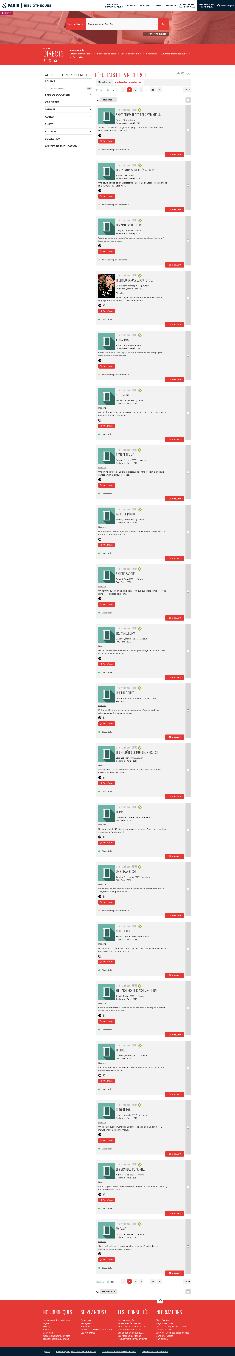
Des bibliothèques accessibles (171, 1326)
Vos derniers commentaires (132, 1339)
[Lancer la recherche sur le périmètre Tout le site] (163, 24)
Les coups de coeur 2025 (131, 1332)
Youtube (85, 1326)
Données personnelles (177, 1332)
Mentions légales (164, 1336)
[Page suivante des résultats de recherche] (159, 89)
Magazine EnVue (164, 1323)
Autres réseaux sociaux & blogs (96, 1329)
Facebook (86, 1320)
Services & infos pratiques (56, 1320)
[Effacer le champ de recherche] (156, 24)
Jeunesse (48, 1332)
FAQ (157, 1320)
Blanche (120, 293)
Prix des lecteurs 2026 (129, 1329)
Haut (160, 1300)
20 (185, 89)
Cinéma (47, 1329)
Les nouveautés (126, 1320)
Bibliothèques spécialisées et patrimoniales (76, 1351)
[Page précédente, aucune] (123, 89)
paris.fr (47, 1351)
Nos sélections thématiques (132, 1326)
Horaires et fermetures (129, 1323)
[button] (225, 5)
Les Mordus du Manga (129, 1336)
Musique (47, 1326)
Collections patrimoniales (56, 1336)
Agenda (47, 1323)
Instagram (86, 1323)
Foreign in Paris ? (164, 1329)
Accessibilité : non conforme (155, 1351)
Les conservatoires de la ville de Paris (119, 1351)
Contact (166, 1320)
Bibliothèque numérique (56, 1339)
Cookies (159, 1332)
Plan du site (161, 1339)
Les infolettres (88, 1332)
